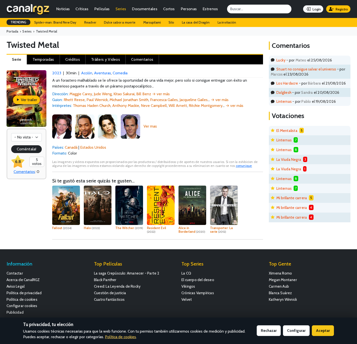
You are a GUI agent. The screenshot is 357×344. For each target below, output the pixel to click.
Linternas (284, 101)
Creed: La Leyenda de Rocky (117, 286)
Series (121, 9)
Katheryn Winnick (283, 299)
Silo (171, 22)
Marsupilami (152, 22)
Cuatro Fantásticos (109, 299)
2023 (56, 73)
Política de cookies (22, 299)
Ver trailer (28, 99)
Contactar (15, 273)
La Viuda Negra (288, 159)
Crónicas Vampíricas (197, 293)
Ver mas (150, 126)
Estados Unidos (93, 147)
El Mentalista (287, 130)
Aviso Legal (16, 286)
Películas (102, 9)
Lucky (281, 60)
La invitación (227, 22)
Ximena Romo (280, 273)
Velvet (186, 299)
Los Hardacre (287, 83)
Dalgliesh (283, 92)
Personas (189, 9)
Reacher (90, 22)
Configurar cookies (22, 305)
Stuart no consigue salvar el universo (306, 69)
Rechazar (269, 330)
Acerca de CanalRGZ (23, 279)
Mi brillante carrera (291, 198)
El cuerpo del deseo (197, 279)
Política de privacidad (24, 293)
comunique (244, 166)
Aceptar (323, 330)
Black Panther (105, 279)
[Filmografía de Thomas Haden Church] (62, 126)
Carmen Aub (279, 286)
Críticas (82, 9)
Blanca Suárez (280, 293)
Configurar (296, 330)
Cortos (169, 9)
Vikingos (188, 286)
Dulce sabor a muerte (120, 22)
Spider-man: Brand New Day (55, 22)
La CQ (186, 273)
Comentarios (24, 171)
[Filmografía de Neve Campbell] (107, 126)
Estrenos (210, 9)
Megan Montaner (283, 279)
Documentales (144, 9)
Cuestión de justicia (110, 293)
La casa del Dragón (196, 22)
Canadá (71, 147)
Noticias (63, 9)
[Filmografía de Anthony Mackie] (84, 126)
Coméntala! (26, 149)
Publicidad (15, 312)
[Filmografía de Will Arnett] (130, 126)
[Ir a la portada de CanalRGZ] (28, 9)
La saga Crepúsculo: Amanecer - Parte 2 (127, 273)
